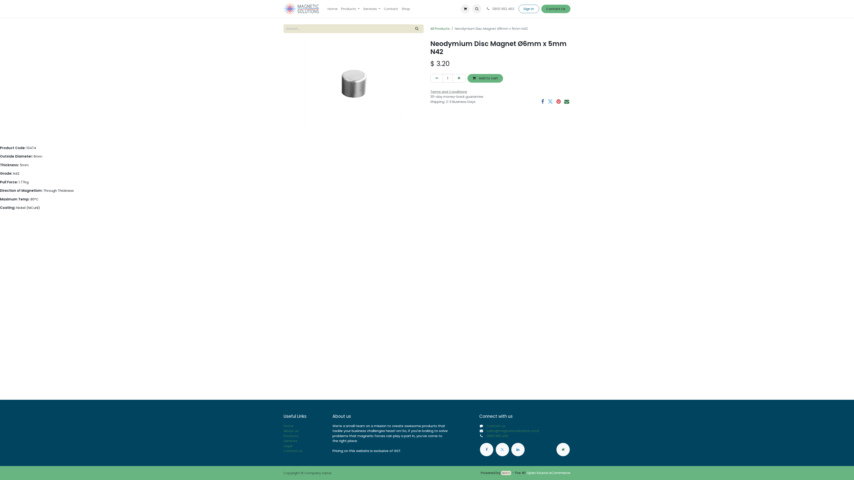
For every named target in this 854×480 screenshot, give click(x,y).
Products (291, 436)
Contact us (293, 450)
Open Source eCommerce (548, 472)
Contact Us (555, 8)
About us (291, 430)
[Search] (417, 28)
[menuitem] (332, 9)
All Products (440, 28)
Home (289, 426)
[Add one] (459, 78)
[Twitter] (550, 101)
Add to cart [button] (488, 78)
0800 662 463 (502, 8)
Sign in (529, 8)
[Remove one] (436, 78)
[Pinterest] (558, 101)
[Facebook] (542, 101)
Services (290, 440)
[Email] (566, 101)
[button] (476, 9)
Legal (288, 446)
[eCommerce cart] (465, 9)
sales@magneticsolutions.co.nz (513, 430)
